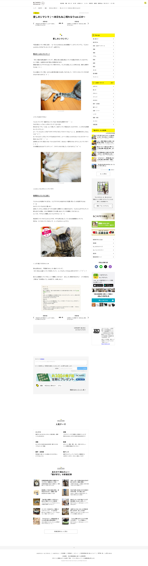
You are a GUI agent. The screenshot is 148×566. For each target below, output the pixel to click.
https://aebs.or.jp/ (105, 344)
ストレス (95, 97)
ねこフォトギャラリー (98, 250)
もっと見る (103, 174)
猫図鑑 (95, 3)
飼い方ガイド (106, 3)
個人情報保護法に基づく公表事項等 (77, 556)
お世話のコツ (80, 3)
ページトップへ (74, 547)
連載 (66, 3)
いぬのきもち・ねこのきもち (43, 553)
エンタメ (86, 3)
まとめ (94, 70)
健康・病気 (95, 117)
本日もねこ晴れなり (53, 8)
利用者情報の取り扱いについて (88, 553)
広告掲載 (63, 553)
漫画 (94, 52)
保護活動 (95, 124)
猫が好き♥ (95, 42)
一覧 (111, 82)
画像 (94, 63)
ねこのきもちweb (61, 111)
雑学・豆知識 (96, 103)
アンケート (95, 77)
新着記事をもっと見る (60, 531)
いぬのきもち (55, 553)
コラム (59, 385)
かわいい (95, 93)
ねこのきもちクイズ (98, 246)
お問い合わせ (108, 553)
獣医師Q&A (100, 3)
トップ (34, 8)
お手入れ (95, 86)
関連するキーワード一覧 (77, 390)
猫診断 (94, 253)
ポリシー (76, 553)
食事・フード (96, 110)
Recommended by (105, 169)
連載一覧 (61, 23)
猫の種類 (95, 73)
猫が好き (40, 8)
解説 (94, 66)
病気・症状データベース (99, 45)
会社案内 (64, 556)
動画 (94, 59)
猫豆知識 (62, 3)
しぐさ (94, 114)
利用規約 (70, 553)
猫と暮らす (95, 39)
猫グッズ (95, 107)
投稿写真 (91, 3)
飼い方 (94, 90)
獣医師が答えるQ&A (98, 239)
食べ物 (74, 3)
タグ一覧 (112, 3)
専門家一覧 (100, 553)
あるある (95, 100)
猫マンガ (70, 3)
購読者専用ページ (97, 257)
